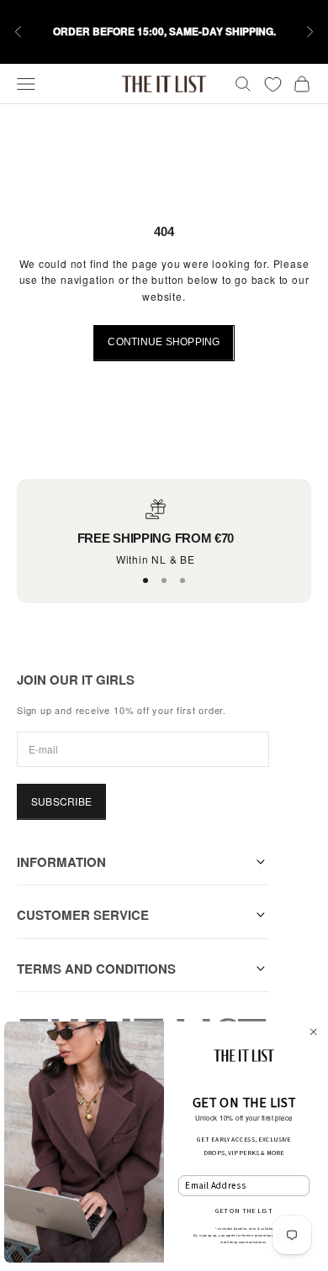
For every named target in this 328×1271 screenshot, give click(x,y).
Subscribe (61, 801)
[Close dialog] (313, 1032)
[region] (155, 533)
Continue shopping (164, 342)
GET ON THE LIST (243, 1210)
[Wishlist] (273, 84)
